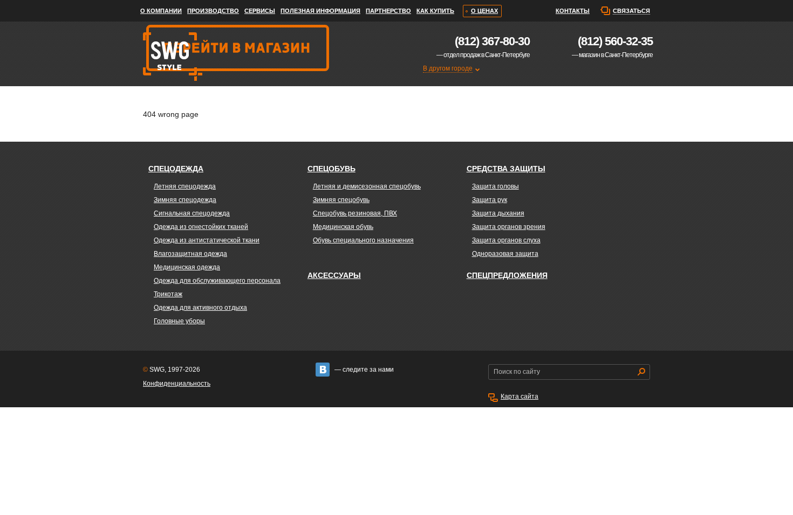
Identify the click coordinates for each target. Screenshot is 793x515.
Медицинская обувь (343, 227)
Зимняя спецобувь (341, 200)
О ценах (484, 11)
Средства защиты (506, 168)
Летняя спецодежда (185, 186)
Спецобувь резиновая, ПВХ (355, 213)
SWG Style (171, 105)
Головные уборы (179, 321)
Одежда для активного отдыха (200, 307)
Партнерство (388, 11)
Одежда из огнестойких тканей (201, 227)
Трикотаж (168, 294)
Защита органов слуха (506, 240)
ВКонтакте (323, 370)
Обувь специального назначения (363, 240)
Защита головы (495, 186)
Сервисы (259, 11)
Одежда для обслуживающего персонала (217, 280)
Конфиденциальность (176, 383)
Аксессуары (334, 275)
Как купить (435, 11)
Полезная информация (320, 11)
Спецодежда (175, 168)
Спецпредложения (507, 275)
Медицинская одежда (187, 267)
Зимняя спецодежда (185, 200)
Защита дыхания (498, 213)
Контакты (573, 11)
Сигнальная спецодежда (192, 213)
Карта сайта (519, 396)
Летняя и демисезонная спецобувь (367, 186)
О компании (161, 11)
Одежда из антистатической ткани (206, 240)
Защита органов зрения (508, 227)
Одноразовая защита (505, 254)
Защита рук (489, 200)
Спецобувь (331, 168)
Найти (641, 371)
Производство (213, 11)
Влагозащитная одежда (190, 254)
